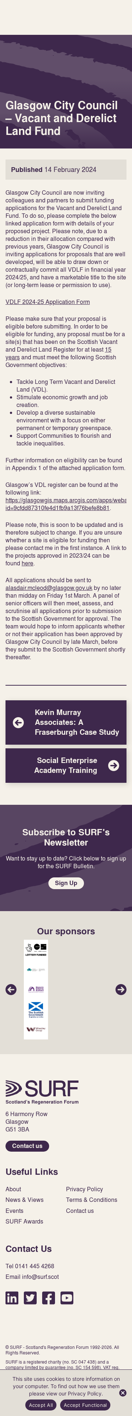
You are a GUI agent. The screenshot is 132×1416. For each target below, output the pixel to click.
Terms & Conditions (91, 1199)
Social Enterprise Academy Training (66, 765)
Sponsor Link (36, 950)
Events (14, 1210)
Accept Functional (85, 1405)
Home (42, 1092)
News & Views (25, 1199)
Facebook (48, 1297)
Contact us (27, 1146)
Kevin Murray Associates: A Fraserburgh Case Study (66, 722)
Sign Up (66, 883)
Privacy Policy (84, 1189)
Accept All (41, 1405)
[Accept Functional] (122, 1393)
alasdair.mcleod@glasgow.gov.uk (49, 588)
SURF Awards (24, 1221)
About (13, 1189)
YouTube (66, 1297)
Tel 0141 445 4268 (30, 1266)
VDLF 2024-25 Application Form (48, 302)
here (27, 563)
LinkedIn (12, 1297)
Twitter (30, 1297)
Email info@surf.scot (32, 1276)
